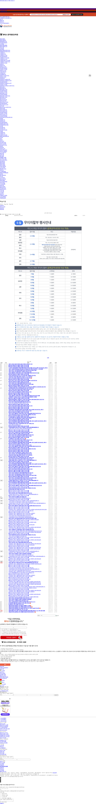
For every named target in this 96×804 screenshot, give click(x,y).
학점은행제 (2, 38)
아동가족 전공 (3, 71)
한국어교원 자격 (3, 111)
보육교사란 (2, 65)
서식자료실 (2, 177)
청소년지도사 (3, 98)
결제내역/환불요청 (4, 172)
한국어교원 (2, 108)
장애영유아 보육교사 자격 (5, 80)
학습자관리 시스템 (4, 724)
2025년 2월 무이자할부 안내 (15, 424)
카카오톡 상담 (3, 754)
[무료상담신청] (11, 640)
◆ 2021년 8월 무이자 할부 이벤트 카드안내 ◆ (19, 577)
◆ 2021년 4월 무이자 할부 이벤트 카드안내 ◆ (19, 592)
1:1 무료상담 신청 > (4, 690)
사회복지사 (2, 52)
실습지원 (2, 185)
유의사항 (2, 105)
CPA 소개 (2, 141)
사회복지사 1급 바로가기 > (6, 18)
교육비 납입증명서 (4, 667)
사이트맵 (2, 770)
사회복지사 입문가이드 (5, 61)
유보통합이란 (3, 74)
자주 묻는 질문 (3, 158)
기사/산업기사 (3, 152)
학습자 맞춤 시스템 (4, 734)
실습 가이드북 (3, 737)
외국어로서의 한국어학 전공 (6, 117)
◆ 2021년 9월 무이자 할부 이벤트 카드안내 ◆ (19, 574)
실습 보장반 (2, 186)
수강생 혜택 (2, 184)
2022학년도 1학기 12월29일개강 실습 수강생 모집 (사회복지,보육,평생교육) (25, 563)
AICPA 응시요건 (3, 149)
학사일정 (2, 156)
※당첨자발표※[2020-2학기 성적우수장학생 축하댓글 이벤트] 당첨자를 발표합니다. (27, 586)
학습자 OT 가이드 (4, 732)
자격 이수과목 (3, 143)
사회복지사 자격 (3, 55)
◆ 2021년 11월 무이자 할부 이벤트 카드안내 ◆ (19, 565)
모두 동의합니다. (10, 629)
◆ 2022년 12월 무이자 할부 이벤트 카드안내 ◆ (19, 506)
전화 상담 (2, 751)
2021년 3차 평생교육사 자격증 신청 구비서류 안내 (19, 579)
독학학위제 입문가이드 (5, 51)
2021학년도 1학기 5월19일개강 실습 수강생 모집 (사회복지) (22, 591)
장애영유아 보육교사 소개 (5, 83)
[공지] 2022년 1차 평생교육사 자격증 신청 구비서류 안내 (21, 555)
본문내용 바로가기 (4, 0)
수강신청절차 (3, 196)
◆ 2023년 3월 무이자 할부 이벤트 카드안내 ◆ (19, 495)
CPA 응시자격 (3, 142)
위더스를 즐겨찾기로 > (5, 16)
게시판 (1, 176)
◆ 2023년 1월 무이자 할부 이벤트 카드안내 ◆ (19, 504)
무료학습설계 (3, 197)
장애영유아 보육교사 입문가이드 (7, 85)
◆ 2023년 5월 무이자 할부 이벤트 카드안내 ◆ (19, 490)
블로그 (2, 682)
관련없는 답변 (5, 795)
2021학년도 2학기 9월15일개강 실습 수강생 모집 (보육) (21, 576)
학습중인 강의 (3, 168)
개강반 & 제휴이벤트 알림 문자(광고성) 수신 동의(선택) (14, 633)
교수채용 (2, 763)
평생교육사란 (3, 88)
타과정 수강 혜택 (3, 742)
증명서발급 (2, 180)
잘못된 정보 (4, 793)
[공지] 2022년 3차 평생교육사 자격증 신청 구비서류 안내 (21, 528)
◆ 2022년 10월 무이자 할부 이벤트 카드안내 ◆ (19, 512)
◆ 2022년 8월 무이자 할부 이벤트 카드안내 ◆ (19, 523)
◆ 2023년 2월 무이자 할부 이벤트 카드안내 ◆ (19, 499)
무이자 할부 (2, 673)
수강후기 (2, 192)
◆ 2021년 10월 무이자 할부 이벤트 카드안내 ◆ (19, 566)
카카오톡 (4, 684)
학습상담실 (2, 162)
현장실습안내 (3, 187)
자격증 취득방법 (3, 94)
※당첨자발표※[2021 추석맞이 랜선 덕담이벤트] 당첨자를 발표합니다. (24, 568)
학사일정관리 (3, 175)
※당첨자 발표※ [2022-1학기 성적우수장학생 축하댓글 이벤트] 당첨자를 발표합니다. (27, 503)
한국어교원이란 (3, 109)
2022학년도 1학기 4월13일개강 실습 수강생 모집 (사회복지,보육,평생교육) (25, 543)
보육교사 (2, 64)
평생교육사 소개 (3, 93)
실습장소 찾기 (3, 189)
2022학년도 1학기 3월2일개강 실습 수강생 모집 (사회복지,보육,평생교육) (25, 548)
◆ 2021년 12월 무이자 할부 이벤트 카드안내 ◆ (19, 560)
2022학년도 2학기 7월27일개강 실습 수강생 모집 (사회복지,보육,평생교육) (25, 527)
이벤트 (3, 670)
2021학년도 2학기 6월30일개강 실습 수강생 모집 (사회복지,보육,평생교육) (25, 590)
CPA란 (1, 139)
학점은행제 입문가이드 (5, 50)
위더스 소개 (2, 723)
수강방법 (2, 43)
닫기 (2, 777)
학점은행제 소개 (3, 46)
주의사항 (2, 47)
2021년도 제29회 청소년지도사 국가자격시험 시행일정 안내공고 (23, 587)
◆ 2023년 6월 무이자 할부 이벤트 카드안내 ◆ (19, 486)
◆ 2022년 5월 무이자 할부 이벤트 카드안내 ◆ (19, 538)
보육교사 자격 (3, 66)
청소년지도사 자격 (4, 102)
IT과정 (1, 137)
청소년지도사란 (3, 99)
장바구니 (2, 21)
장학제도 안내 (3, 740)
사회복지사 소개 (3, 59)
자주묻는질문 (3, 674)
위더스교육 (2, 762)
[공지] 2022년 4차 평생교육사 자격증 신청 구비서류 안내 (21, 510)
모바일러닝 (2, 161)
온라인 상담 (2, 750)
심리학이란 (2, 127)
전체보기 (2, 205)
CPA (1, 138)
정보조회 (55, 772)
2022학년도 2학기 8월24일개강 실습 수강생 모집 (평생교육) (22, 524)
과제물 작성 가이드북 (4, 735)
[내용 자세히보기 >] (13, 629)
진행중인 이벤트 (3, 195)
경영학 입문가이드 (4, 123)
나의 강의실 (2, 167)
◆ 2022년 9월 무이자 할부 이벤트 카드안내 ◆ (19, 520)
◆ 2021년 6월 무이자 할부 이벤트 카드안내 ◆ (19, 585)
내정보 (1, 173)
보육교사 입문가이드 (4, 75)
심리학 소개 (2, 128)
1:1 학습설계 (2, 747)
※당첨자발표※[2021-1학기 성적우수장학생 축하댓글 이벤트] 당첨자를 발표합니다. (27, 556)
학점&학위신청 (3, 41)
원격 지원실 (2, 165)
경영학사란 (2, 119)
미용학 (1, 131)
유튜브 (3, 680)
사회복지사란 (3, 54)
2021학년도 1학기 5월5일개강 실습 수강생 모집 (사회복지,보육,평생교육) (25, 594)
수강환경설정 (3, 171)
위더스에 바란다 (3, 160)
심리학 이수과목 (3, 129)
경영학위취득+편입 (4, 124)
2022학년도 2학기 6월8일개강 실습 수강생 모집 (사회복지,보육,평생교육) (25, 537)
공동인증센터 (3, 166)
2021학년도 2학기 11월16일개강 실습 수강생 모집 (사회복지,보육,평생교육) (25, 571)
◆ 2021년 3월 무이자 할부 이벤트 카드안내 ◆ (19, 595)
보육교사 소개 (3, 70)
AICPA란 (2, 147)
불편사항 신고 (3, 771)
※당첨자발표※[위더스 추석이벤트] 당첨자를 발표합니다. (21, 517)
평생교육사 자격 (3, 89)
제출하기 (2, 803)
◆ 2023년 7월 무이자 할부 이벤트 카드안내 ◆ (19, 484)
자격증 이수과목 (3, 69)
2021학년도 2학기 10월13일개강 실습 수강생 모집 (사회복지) (22, 575)
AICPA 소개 (2, 148)
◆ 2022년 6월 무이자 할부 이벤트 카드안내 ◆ (19, 533)
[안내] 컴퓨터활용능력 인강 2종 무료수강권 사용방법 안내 (21, 572)
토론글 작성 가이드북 (4, 736)
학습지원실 (2, 163)
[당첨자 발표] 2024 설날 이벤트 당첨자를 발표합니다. (20, 428)
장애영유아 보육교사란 (5, 79)
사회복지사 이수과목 (4, 57)
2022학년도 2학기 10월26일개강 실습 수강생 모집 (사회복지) (22, 513)
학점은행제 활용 (3, 45)
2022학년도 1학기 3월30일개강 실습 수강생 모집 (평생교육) (22, 544)
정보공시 (2, 768)
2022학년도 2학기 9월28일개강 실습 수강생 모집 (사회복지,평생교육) (24, 519)
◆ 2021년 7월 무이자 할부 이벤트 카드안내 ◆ (19, 580)
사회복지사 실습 (3, 62)
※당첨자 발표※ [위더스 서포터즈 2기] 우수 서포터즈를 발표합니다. (24, 561)
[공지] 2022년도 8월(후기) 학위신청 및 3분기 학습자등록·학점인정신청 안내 (25, 531)
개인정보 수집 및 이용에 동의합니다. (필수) (11, 630)
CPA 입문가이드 (3, 145)
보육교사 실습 (3, 76)
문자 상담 (2, 752)
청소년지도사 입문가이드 (5, 107)
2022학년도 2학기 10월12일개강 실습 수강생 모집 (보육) (21, 514)
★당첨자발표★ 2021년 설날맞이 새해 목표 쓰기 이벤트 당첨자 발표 (23, 596)
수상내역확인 (3, 718)
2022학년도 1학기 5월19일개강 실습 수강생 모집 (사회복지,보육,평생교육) (25, 539)
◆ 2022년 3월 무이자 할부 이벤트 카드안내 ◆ (19, 546)
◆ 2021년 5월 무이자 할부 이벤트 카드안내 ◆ (19, 589)
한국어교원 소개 (3, 114)
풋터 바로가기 (11, 0)
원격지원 (2, 666)
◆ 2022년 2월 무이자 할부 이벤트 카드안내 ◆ (19, 549)
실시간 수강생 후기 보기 (77, 14)
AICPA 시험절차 (3, 151)
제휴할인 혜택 (3, 157)
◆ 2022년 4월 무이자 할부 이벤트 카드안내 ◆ (19, 541)
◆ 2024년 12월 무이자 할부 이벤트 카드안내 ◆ (19, 429)
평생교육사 (2, 86)
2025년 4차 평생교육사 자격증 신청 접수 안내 (18, 403)
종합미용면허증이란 (4, 136)
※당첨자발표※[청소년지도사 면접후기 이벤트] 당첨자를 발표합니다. (24, 500)
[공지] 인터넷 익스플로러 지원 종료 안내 (17, 536)
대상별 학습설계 (3, 42)
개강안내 (2, 208)
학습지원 (2, 153)
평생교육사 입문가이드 (5, 95)
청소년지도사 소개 (4, 104)
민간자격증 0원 (3, 678)
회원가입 (2, 20)
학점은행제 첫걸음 (4, 677)
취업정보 (2, 209)
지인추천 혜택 (3, 741)
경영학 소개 (2, 121)
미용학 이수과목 (3, 135)
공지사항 (2, 154)
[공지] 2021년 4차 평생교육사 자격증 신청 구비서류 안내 (21, 567)
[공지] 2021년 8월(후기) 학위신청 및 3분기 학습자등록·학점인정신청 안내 (25, 582)
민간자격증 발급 (3, 181)
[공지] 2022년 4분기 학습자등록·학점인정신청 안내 (20, 515)
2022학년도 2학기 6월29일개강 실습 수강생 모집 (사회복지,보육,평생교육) (25, 532)
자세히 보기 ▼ (3, 8)
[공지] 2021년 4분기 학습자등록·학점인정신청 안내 (20, 570)
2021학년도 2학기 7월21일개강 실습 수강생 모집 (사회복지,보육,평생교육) (25, 584)
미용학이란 (2, 132)
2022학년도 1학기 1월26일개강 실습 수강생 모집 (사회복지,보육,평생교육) (25, 558)
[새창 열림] (6, 28)
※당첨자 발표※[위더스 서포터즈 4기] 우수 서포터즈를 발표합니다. (23, 494)
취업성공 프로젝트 (4, 726)
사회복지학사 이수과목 (5, 60)
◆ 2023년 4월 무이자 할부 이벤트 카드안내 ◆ (19, 491)
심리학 (1, 126)
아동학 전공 (2, 73)
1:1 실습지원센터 (3, 727)
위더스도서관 (3, 179)
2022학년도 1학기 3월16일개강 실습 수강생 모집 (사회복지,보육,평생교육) (25, 547)
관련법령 (2, 49)
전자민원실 (2, 182)
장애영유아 (2, 78)
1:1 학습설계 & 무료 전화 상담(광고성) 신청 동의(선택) (14, 632)
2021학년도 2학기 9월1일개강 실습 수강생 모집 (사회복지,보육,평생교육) (25, 581)
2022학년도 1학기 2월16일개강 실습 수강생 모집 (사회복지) (22, 552)
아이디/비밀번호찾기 (4, 23)
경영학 (1, 118)
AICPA (1, 146)
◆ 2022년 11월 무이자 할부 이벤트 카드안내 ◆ (19, 508)
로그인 (1, 19)
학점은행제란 (3, 40)
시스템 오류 (4, 796)
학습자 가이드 (3, 675)
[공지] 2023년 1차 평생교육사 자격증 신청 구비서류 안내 (21, 501)
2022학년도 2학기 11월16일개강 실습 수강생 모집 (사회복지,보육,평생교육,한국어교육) (28, 509)
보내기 (56, 695)
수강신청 (2, 190)
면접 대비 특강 (3, 100)
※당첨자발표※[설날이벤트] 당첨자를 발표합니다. (20, 498)
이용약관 (2, 765)
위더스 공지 (2, 206)
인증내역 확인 (3, 721)
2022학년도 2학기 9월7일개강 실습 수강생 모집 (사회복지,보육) (22, 522)
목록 (48, 357)
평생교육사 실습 (3, 97)
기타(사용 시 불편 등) (6, 798)
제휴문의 (2, 767)
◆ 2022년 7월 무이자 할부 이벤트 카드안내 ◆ (19, 525)
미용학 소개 (2, 133)
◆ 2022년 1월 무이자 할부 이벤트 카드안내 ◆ (19, 557)
